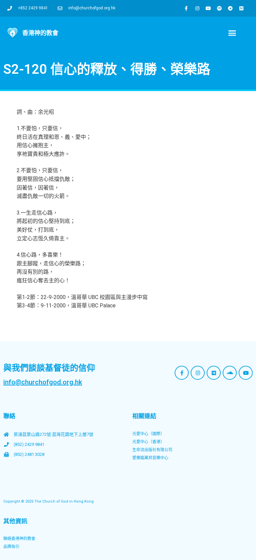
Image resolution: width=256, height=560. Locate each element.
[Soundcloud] (230, 373)
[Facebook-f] (186, 8)
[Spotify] (219, 8)
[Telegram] (230, 8)
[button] (232, 33)
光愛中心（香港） (148, 442)
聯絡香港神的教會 (19, 538)
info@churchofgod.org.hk (42, 382)
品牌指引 (11, 546)
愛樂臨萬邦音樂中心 (150, 458)
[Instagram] (197, 8)
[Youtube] (208, 8)
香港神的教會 (40, 32)
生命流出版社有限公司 (152, 450)
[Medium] (241, 8)
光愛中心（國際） (148, 434)
